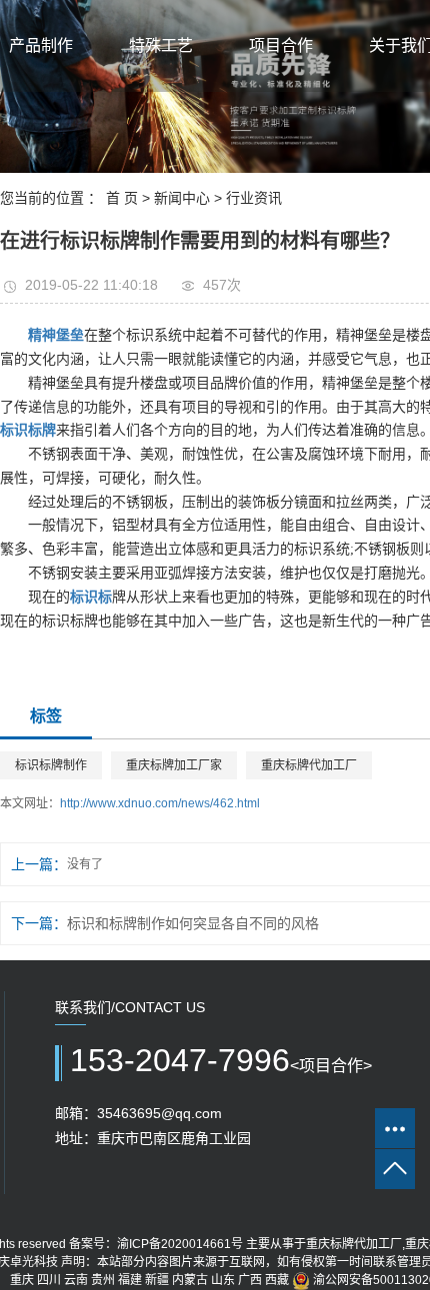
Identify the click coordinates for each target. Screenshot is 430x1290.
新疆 (157, 1280)
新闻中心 (182, 198)
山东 (223, 1280)
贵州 (103, 1280)
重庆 (22, 1280)
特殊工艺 (161, 45)
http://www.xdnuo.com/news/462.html (160, 803)
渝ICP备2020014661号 (180, 1244)
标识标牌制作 (51, 765)
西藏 (277, 1280)
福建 (130, 1280)
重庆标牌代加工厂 (309, 765)
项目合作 (281, 45)
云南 (76, 1280)
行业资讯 (254, 198)
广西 (250, 1280)
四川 (49, 1280)
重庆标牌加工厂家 (174, 765)
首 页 (122, 198)
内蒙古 (190, 1280)
